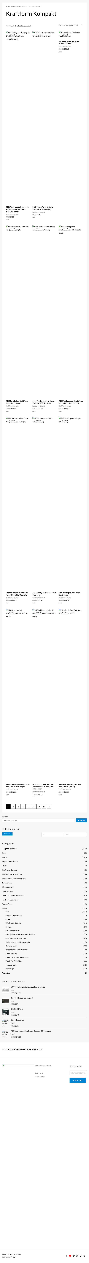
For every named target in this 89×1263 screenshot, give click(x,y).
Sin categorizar (8, 887)
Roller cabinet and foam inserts (14, 879)
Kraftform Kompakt (9, 870)
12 (34, 806)
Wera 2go (10, 969)
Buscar (5, 817)
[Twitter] (74, 1256)
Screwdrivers (7, 883)
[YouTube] (70, 1256)
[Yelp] (84, 1256)
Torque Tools (7, 904)
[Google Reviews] (81, 1256)
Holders (5, 857)
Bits (3, 853)
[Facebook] (67, 1256)
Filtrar (7, 834)
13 (39, 806)
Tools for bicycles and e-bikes (13, 896)
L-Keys (9, 927)
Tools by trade (7, 891)
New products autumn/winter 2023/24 (20, 935)
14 (44, 806)
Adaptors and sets (9, 849)
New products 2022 (13, 931)
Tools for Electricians (10, 900)
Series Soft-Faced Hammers (17, 950)
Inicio (8, 6)
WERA (4, 908)
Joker (4, 866)
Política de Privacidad (43, 1066)
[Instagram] (77, 1256)
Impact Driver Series (10, 862)
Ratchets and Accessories (12, 874)
